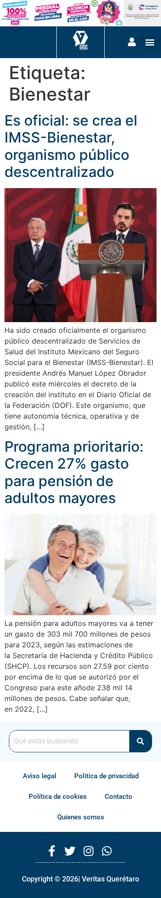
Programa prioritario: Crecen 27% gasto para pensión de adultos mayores (74, 472)
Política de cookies (58, 797)
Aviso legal (39, 776)
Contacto (118, 797)
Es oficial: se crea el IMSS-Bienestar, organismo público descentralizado (70, 146)
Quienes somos (80, 817)
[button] (150, 42)
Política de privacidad (106, 776)
